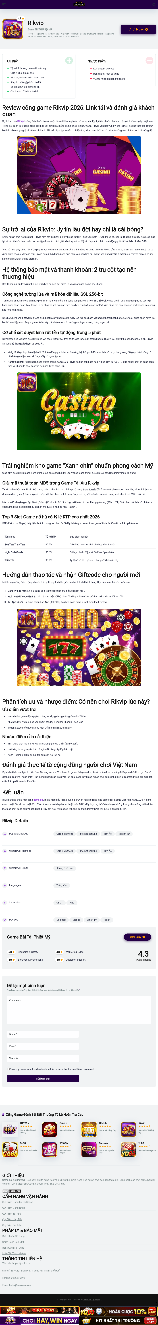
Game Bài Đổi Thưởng (92, 1300)
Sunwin (63, 1123)
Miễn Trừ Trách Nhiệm (14, 1253)
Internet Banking (88, 833)
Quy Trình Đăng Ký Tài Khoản (17, 1202)
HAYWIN (24, 1123)
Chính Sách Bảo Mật (13, 1242)
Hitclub (103, 1123)
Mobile (76, 919)
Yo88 (141, 1143)
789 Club (64, 1143)
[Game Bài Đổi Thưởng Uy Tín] (79, 4)
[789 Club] (49, 1156)
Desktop (61, 919)
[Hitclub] (89, 1136)
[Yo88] (128, 1156)
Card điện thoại (64, 833)
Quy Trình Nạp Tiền (12, 1219)
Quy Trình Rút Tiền (11, 1225)
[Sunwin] (49, 1136)
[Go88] (10, 1156)
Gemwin (103, 1143)
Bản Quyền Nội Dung (13, 1247)
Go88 (23, 1143)
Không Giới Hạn (64, 868)
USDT (59, 902)
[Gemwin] (89, 1156)
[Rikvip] (128, 1136)
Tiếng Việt (61, 885)
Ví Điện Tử (124, 833)
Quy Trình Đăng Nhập (13, 1207)
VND (71, 902)
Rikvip (142, 1123)
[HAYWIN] (10, 1136)
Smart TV (92, 919)
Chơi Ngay (136, 29)
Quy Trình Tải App (11, 1213)
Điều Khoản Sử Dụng (13, 1236)
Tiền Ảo (108, 833)
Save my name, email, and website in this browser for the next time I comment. (52, 1069)
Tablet (107, 919)
